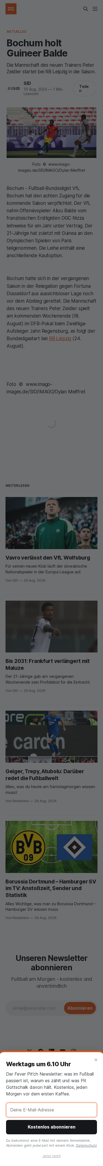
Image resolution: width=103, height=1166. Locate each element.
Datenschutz (86, 1145)
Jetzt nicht (51, 1156)
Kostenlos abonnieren (52, 1127)
